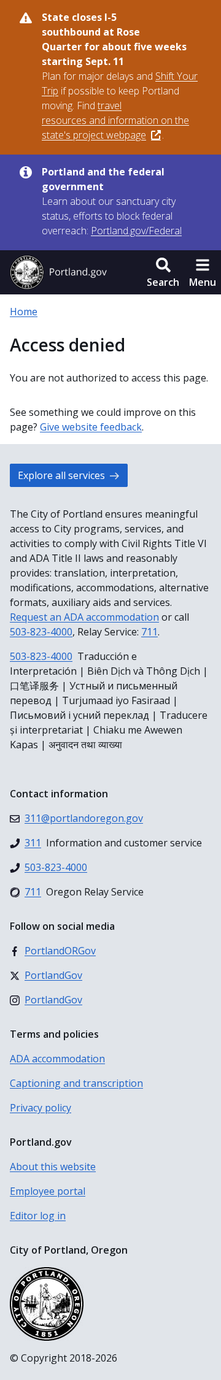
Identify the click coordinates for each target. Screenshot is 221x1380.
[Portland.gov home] (58, 272)
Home (23, 311)
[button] (163, 272)
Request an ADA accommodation (84, 617)
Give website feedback (91, 427)
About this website (53, 1166)
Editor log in (38, 1215)
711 (149, 631)
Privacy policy (40, 1107)
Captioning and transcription (76, 1083)
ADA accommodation (57, 1058)
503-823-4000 (41, 631)
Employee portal (47, 1191)
